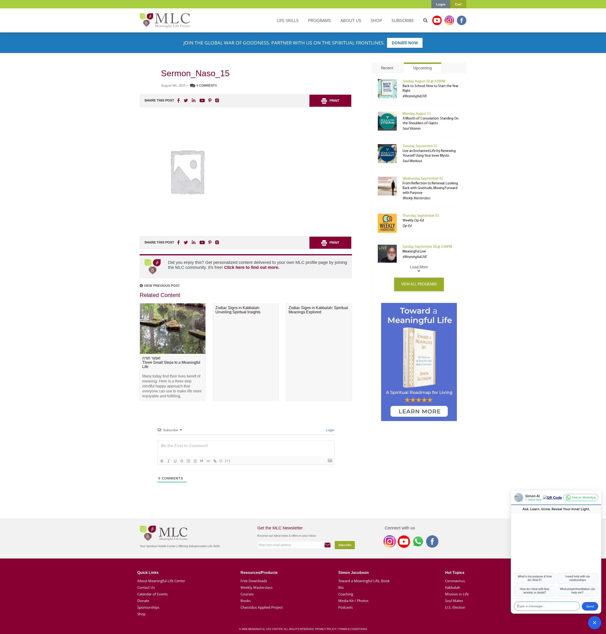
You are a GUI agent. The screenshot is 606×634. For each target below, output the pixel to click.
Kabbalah (452, 587)
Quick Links (148, 573)
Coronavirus (455, 580)
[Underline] (175, 461)
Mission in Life (457, 594)
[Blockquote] (201, 461)
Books (246, 600)
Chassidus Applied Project (262, 607)
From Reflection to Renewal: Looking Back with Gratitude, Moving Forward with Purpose (430, 188)
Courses (247, 594)
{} (221, 460)
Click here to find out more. (251, 267)
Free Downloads (254, 580)
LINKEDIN (193, 100)
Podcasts (345, 607)
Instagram (449, 20)
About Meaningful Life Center (161, 580)
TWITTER (186, 100)
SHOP (376, 20)
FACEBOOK (179, 100)
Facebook (461, 20)
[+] (227, 460)
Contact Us (146, 587)
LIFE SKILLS (288, 20)
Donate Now (405, 42)
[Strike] (181, 461)
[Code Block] (208, 461)
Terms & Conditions (352, 629)
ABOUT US (350, 20)
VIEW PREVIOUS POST (161, 286)
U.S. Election (455, 607)
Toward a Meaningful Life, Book (364, 580)
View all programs (419, 284)
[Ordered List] (188, 461)
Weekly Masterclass (256, 587)
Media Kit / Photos (353, 600)
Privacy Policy (325, 629)
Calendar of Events (152, 594)
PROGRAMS (319, 20)
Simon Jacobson (353, 573)
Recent (387, 68)
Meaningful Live (414, 251)
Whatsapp (418, 542)
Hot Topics (454, 573)
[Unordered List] (195, 461)
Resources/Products (259, 573)
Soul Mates (454, 600)
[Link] (215, 461)
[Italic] (168, 461)
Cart (458, 4)
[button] (594, 622)
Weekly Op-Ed (413, 220)
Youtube (437, 20)
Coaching (345, 594)
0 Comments (206, 85)
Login (441, 4)
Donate (143, 600)
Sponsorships (148, 607)
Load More (419, 267)
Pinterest (209, 100)
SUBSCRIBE (403, 20)
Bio (341, 587)
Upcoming (422, 68)
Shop (141, 614)
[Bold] (162, 461)
